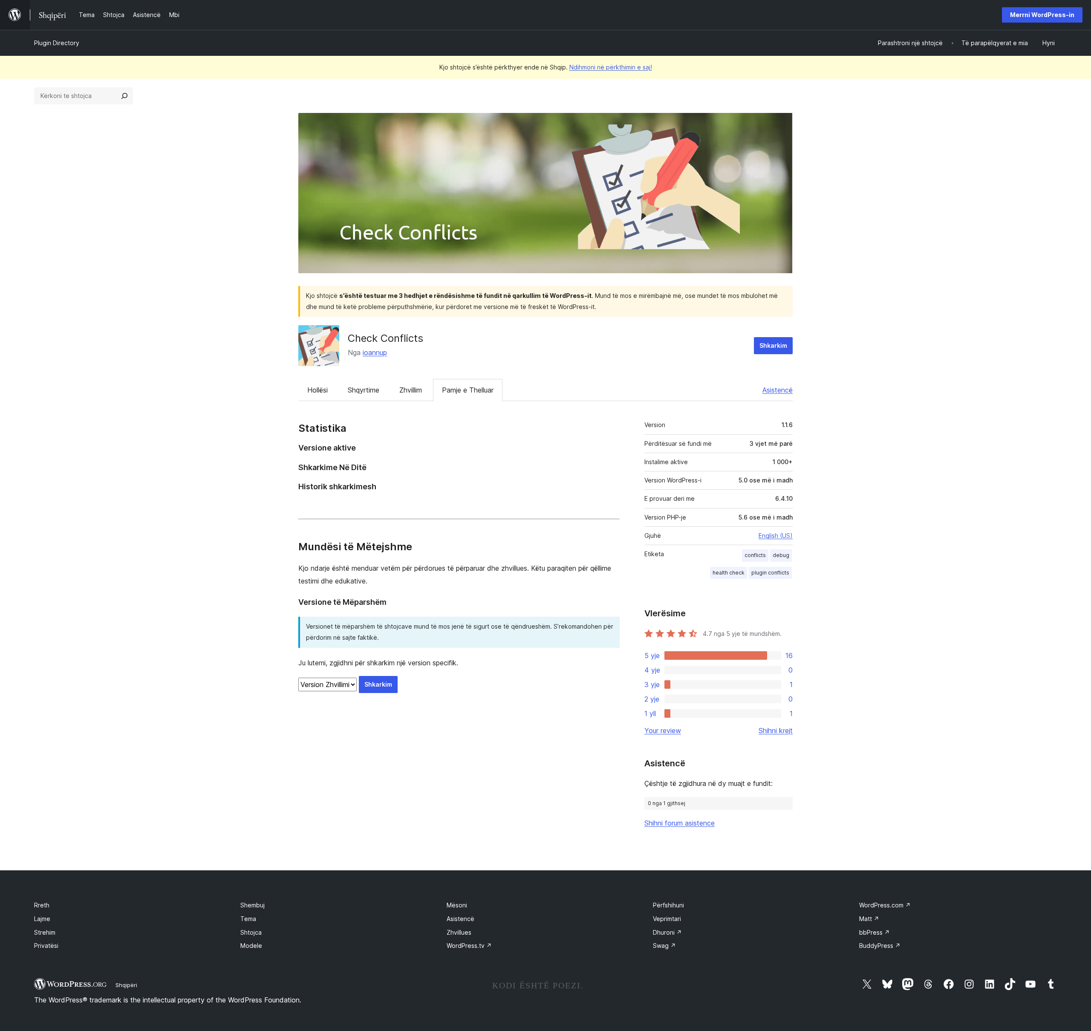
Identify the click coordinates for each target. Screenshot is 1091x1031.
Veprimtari (667, 918)
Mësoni (457, 905)
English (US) (776, 535)
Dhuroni (667, 932)
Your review (662, 730)
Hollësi (317, 390)
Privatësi (46, 945)
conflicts (755, 555)
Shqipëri (126, 985)
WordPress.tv (469, 945)
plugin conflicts (770, 572)
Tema (248, 918)
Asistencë (777, 390)
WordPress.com (885, 905)
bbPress (874, 932)
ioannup (375, 352)
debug (781, 555)
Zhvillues (459, 932)
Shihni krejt (776, 730)
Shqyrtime (363, 390)
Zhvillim (410, 390)
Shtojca (251, 932)
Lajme (42, 918)
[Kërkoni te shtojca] (124, 95)
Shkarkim (773, 345)
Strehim (44, 932)
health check (729, 572)
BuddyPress (880, 945)
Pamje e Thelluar (468, 390)
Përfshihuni (668, 905)
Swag (664, 945)
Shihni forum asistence (679, 823)
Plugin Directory (56, 42)
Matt (869, 918)
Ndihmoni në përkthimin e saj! (610, 67)
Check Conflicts (385, 338)
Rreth (41, 905)
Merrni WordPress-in (1042, 14)
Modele (251, 945)
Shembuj (252, 905)
